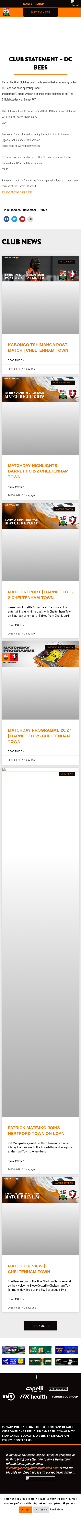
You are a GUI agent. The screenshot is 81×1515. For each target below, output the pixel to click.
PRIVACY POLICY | (13, 1427)
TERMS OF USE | (36, 1427)
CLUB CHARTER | (45, 1431)
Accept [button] (25, 1509)
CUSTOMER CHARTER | (17, 1431)
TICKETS (26, 4)
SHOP (40, 4)
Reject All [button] (41, 1509)
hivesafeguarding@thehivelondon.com (32, 1468)
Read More (56, 1509)
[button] (76, 12)
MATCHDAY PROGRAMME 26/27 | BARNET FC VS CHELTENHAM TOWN (39, 736)
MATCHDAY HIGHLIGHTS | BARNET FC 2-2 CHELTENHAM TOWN (38, 471)
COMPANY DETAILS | (61, 1427)
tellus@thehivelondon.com (17, 192)
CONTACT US (23, 1440)
